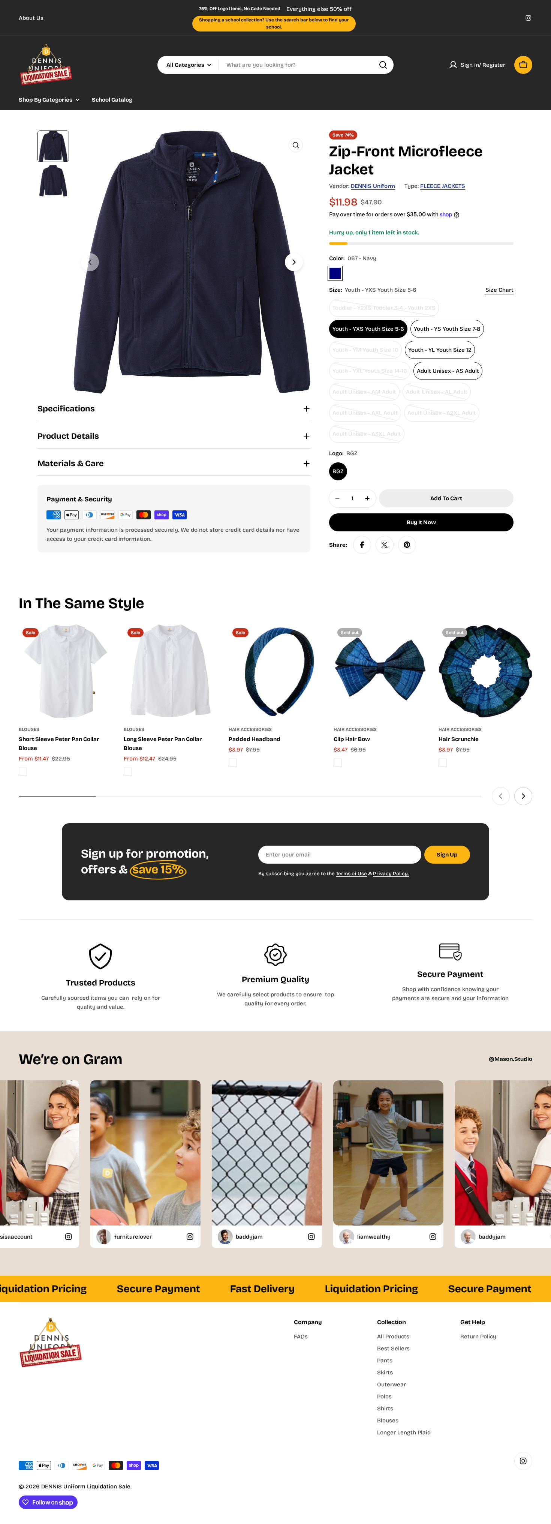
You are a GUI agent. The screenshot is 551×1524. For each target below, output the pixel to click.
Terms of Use (351, 873)
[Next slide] (294, 262)
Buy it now (421, 522)
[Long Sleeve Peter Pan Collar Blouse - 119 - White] (128, 772)
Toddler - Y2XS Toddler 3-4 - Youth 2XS (384, 310)
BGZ (337, 471)
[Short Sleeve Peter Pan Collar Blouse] (65, 671)
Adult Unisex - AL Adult (437, 394)
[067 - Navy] (335, 273)
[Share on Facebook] (362, 545)
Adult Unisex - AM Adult (364, 394)
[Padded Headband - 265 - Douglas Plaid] (233, 763)
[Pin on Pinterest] (407, 545)
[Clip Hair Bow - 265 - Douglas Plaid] (338, 763)
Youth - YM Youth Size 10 (365, 352)
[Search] (383, 64)
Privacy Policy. (391, 873)
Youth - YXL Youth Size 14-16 (369, 374)
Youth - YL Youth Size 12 (440, 349)
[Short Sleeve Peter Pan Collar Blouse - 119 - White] (23, 772)
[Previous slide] (90, 262)
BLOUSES (29, 729)
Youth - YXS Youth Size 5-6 (368, 329)
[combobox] (275, 65)
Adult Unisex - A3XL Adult (366, 436)
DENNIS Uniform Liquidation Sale (85, 1486)
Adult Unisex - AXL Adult (365, 416)
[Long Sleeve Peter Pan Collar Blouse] (170, 671)
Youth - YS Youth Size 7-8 (447, 329)
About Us (31, 18)
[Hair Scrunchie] (485, 671)
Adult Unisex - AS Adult (448, 371)
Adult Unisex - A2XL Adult (441, 416)
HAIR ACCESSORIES (250, 729)
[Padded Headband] (275, 671)
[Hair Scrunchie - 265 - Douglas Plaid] (443, 763)
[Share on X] (385, 545)
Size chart (499, 289)
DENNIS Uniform (373, 186)
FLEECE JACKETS (442, 186)
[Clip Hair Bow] (380, 671)
